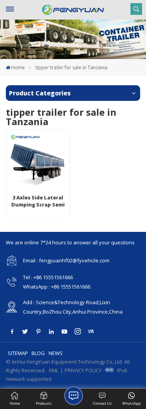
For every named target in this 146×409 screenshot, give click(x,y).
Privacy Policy (83, 370)
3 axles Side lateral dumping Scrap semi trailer (38, 201)
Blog (38, 353)
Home (18, 67)
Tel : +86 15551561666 (48, 277)
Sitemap (18, 353)
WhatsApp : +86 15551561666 (56, 286)
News (56, 353)
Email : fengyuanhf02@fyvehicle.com (66, 260)
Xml (53, 370)
